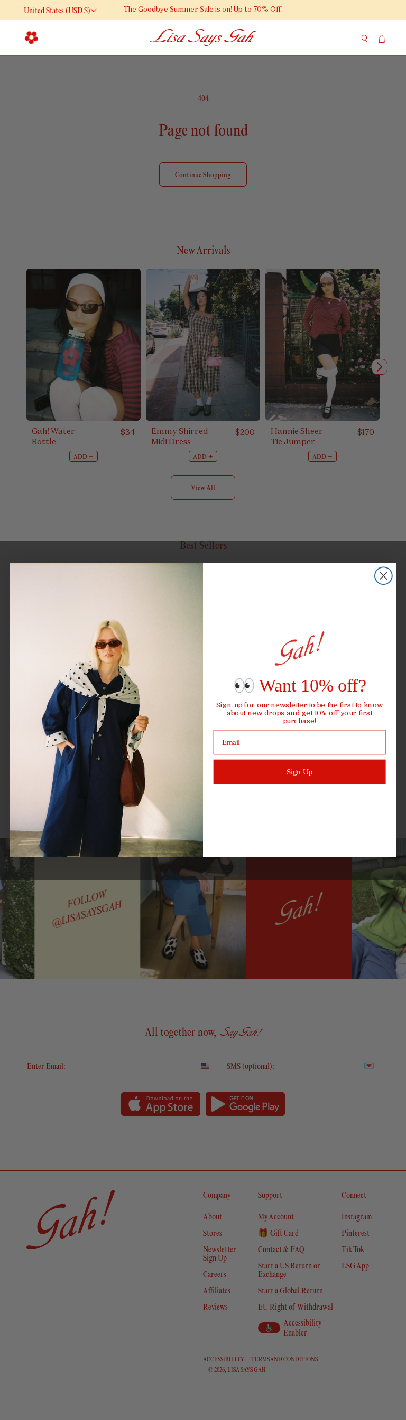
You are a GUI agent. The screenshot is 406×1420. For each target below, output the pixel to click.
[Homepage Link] (203, 37)
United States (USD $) (57, 10)
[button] (31, 37)
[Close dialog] (383, 575)
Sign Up (300, 771)
